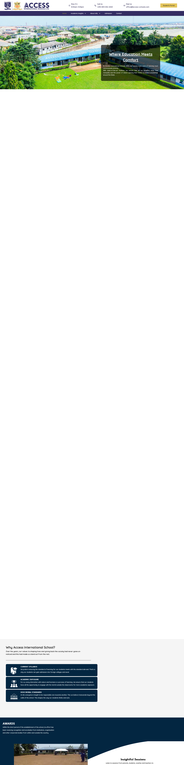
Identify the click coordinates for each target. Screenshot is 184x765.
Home (64, 13)
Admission (108, 13)
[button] (3, 46)
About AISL (94, 13)
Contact (119, 13)
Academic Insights (77, 13)
